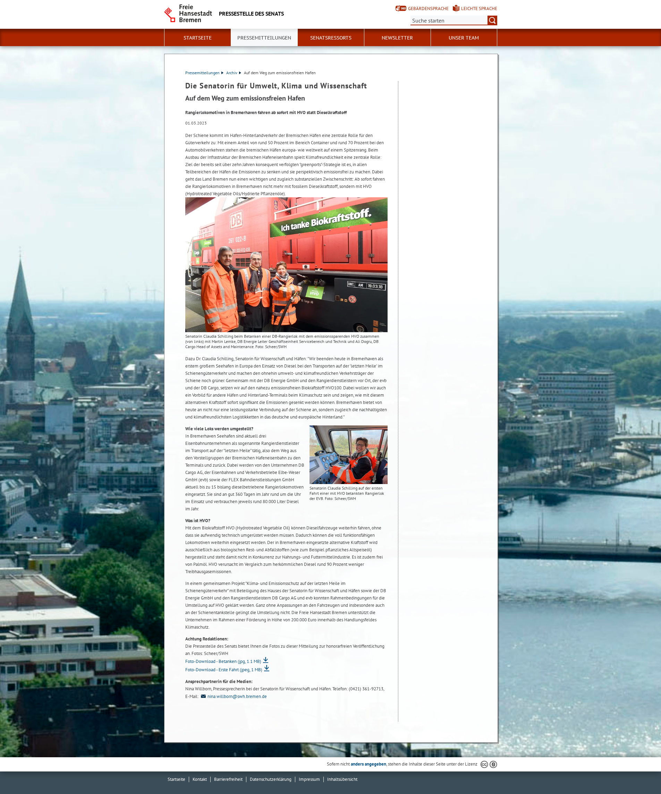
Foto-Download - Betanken (223, 661)
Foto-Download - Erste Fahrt (223, 670)
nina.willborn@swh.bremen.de (237, 696)
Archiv (231, 72)
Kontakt (200, 779)
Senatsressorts (330, 38)
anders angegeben (368, 764)
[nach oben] (639, 772)
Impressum (309, 779)
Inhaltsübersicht (342, 779)
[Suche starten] (492, 20)
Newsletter (397, 38)
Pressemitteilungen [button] (264, 38)
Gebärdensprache (428, 8)
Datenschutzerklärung (270, 779)
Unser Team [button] (464, 38)
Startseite (176, 779)
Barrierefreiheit (228, 779)
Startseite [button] (198, 38)
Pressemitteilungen (202, 72)
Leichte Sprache (479, 8)
